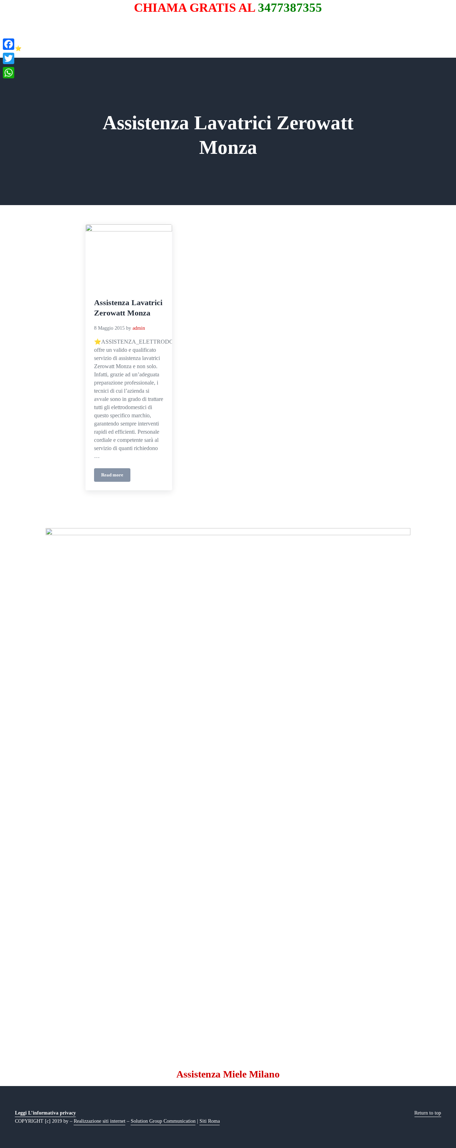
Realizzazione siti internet (99, 1121)
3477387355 (290, 8)
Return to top (427, 1113)
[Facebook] (8, 44)
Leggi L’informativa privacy (45, 1113)
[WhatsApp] (8, 73)
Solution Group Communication (163, 1121)
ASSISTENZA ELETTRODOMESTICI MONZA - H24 (91, 38)
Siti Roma (210, 1121)
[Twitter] (8, 58)
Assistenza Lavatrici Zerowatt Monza (128, 307)
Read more (115, 476)
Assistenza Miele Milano (228, 1074)
